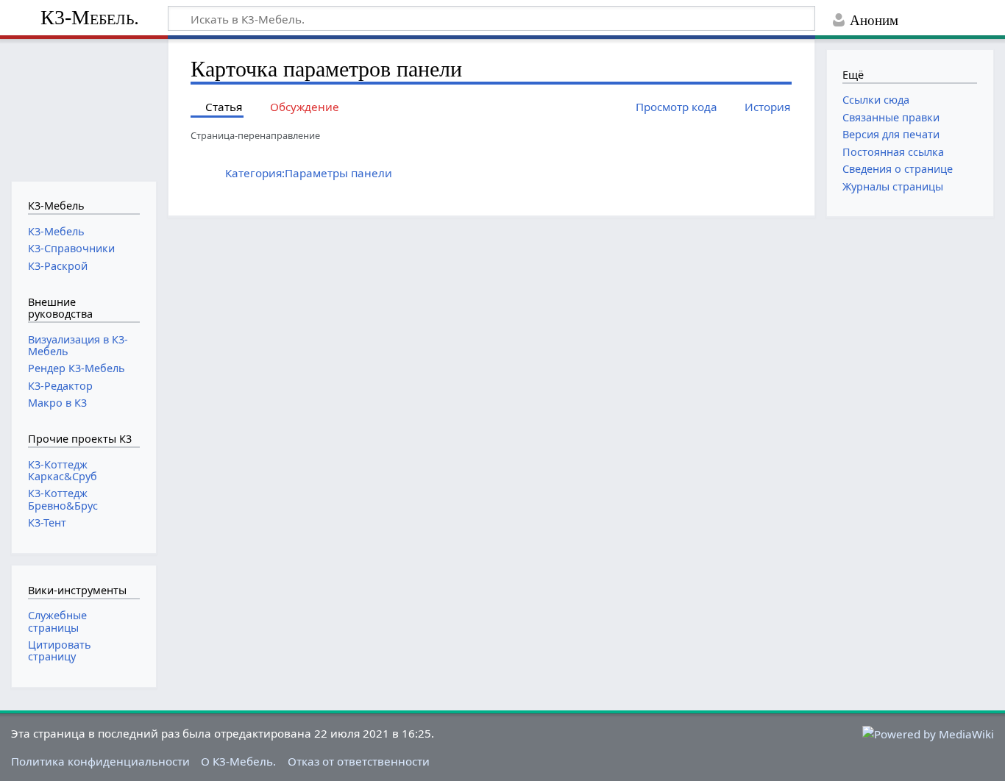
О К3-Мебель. (238, 761)
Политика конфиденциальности (100, 761)
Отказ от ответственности (359, 761)
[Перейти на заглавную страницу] (83, 108)
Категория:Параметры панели (308, 172)
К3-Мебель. (89, 17)
